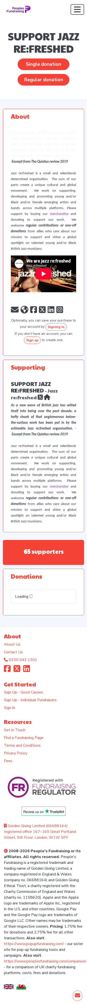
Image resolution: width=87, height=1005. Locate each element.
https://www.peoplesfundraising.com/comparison (45, 961)
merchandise (59, 214)
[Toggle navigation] (77, 9)
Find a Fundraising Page (24, 737)
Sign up (32, 340)
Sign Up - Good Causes (23, 692)
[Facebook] (7, 670)
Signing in (56, 327)
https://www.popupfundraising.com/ (34, 944)
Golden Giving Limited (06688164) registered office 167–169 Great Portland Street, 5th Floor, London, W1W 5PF (40, 831)
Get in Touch (14, 730)
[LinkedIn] (26, 670)
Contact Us (13, 652)
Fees (8, 761)
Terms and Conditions (22, 745)
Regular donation (43, 79)
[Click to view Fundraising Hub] (47, 397)
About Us (12, 644)
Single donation (43, 64)
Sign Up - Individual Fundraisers (30, 700)
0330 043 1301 (23, 660)
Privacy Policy (15, 753)
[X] (40, 397)
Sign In (9, 707)
